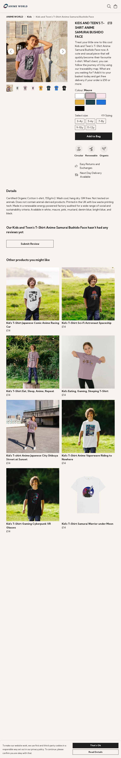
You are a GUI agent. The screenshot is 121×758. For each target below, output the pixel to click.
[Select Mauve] (90, 95)
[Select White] (79, 95)
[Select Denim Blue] (90, 102)
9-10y (79, 127)
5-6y (90, 121)
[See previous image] (11, 51)
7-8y (101, 121)
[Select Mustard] (79, 102)
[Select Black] (79, 108)
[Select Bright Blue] (101, 102)
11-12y (90, 127)
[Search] (109, 6)
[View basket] (115, 6)
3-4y (80, 121)
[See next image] (63, 51)
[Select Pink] (101, 95)
